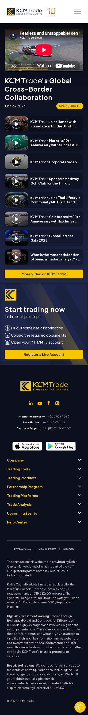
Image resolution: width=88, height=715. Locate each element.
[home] (31, 11)
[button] (77, 12)
